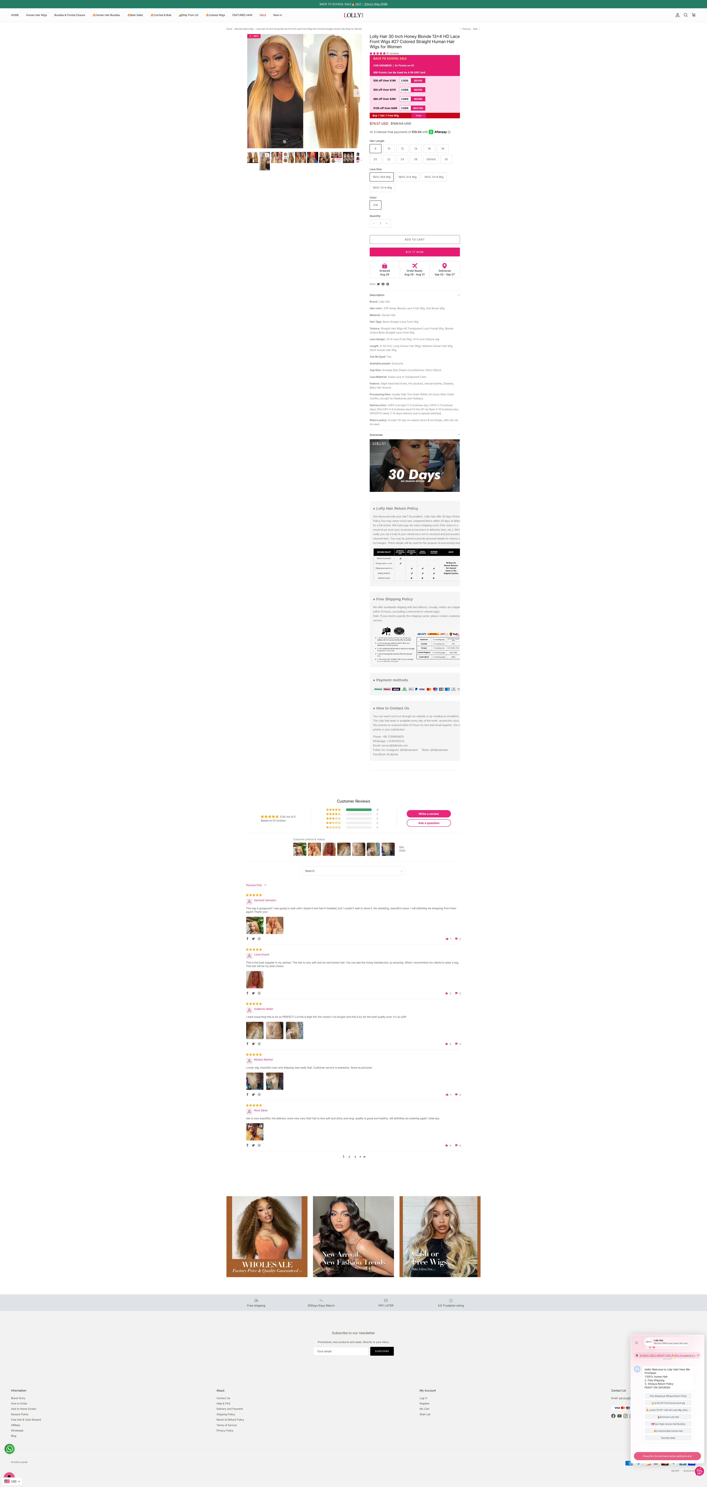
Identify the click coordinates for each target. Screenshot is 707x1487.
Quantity (375, 215)
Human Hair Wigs (36, 15)
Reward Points (19, 1414)
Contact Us (223, 1398)
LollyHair (23, 1462)
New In (277, 15)
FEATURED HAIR (242, 15)
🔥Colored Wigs (215, 15)
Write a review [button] (429, 814)
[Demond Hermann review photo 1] (255, 925)
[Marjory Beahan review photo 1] (255, 1081)
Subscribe (382, 1351)
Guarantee (376, 434)
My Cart (424, 1408)
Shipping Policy (226, 1414)
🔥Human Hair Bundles (106, 15)
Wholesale (17, 1430)
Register (425, 1403)
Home (229, 29)
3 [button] (355, 1156)
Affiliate (15, 1425)
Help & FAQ (223, 1403)
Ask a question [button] (428, 823)
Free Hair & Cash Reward (26, 1419)
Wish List (425, 1414)
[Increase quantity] (387, 223)
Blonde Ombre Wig (244, 29)
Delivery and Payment (230, 1408)
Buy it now (415, 251)
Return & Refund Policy (230, 1419)
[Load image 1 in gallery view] (304, 91)
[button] (378, 53)
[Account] (677, 15)
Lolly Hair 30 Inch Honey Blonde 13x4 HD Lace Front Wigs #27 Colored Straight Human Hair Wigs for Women (309, 29)
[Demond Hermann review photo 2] (275, 925)
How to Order (19, 1403)
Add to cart (415, 239)
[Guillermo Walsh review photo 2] (275, 1030)
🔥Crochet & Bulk (160, 15)
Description (377, 295)
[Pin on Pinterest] (387, 284)
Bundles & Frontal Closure (69, 15)
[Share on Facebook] (383, 284)
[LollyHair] (353, 15)
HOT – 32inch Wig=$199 (371, 4)
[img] (254, 895)
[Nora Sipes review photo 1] (255, 1132)
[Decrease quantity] (373, 223)
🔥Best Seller (135, 15)
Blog (13, 1435)
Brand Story (18, 1398)
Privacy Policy (225, 1430)
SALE (263, 15)
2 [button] (349, 1156)
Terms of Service (227, 1425)
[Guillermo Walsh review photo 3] (294, 1030)
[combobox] (12, 1481)
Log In (423, 1398)
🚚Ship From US (188, 15)
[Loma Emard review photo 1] (255, 980)
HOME (15, 15)
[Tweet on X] (378, 284)
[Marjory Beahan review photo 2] (275, 1081)
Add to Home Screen (23, 1408)
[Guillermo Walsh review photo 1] (255, 1030)
